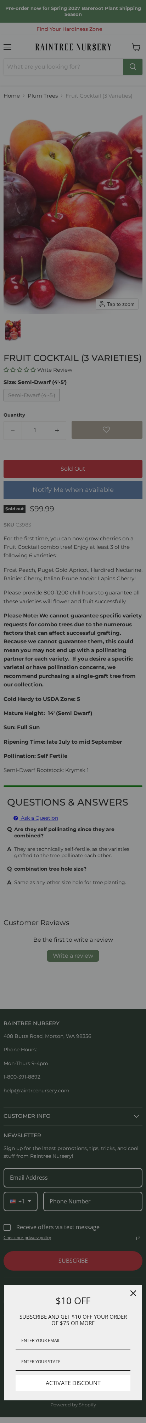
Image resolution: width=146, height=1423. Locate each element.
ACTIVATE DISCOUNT (73, 1383)
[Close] (133, 1293)
